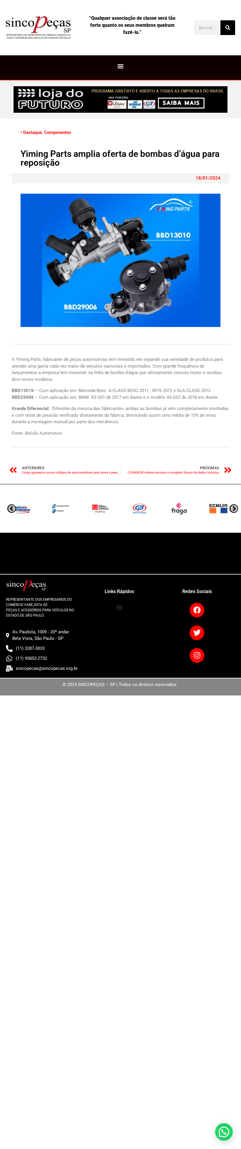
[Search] (227, 27)
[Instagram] (197, 655)
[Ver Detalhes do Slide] (120, 99)
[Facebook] (197, 610)
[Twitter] (197, 632)
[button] (120, 66)
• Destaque (31, 132)
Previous (234, 508)
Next (11, 508)
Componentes (57, 132)
